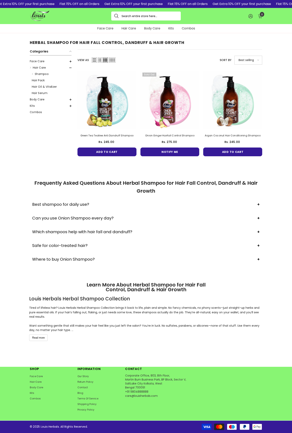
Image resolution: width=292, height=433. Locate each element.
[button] (51, 61)
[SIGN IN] (250, 16)
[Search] (146, 16)
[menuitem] (51, 61)
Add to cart (107, 152)
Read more (38, 337)
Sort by (225, 60)
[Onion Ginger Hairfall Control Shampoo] (169, 100)
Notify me (169, 152)
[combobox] (150, 16)
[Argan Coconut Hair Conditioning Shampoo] (232, 100)
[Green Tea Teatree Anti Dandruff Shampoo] (106, 100)
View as (83, 60)
